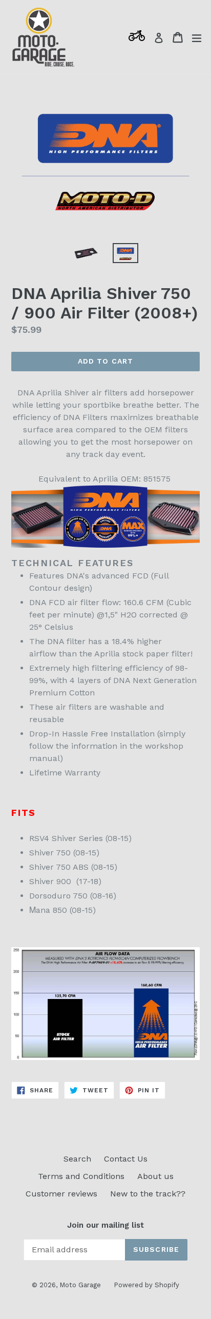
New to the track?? (147, 1193)
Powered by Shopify (146, 1285)
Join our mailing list (105, 1225)
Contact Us (125, 1159)
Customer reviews (61, 1193)
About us (155, 1176)
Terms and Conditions (81, 1176)
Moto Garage (80, 1285)
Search (77, 1159)
